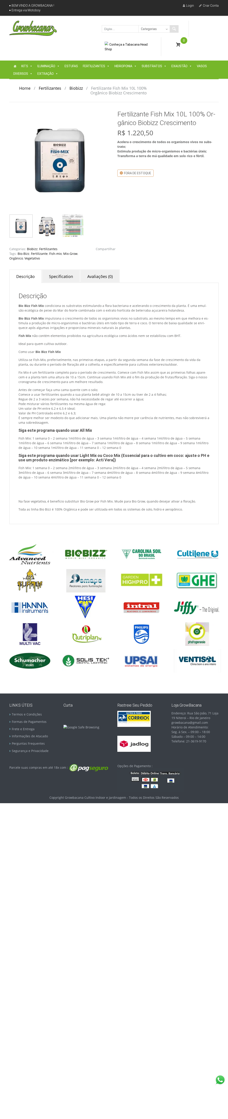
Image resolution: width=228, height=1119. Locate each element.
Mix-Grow (70, 253)
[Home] (15, 66)
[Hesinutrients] (86, 607)
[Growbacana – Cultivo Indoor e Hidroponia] (33, 28)
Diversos (20, 73)
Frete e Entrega (23, 729)
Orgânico (16, 258)
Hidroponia (123, 66)
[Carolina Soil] (141, 553)
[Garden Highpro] (141, 580)
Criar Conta (211, 5)
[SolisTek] (86, 660)
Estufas (71, 66)
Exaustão (179, 66)
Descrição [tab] (25, 276)
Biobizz (76, 88)
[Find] (174, 29)
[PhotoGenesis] (197, 634)
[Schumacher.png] (30, 660)
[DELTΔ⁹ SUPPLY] (30, 580)
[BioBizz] (86, 553)
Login (190, 5)
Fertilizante (39, 253)
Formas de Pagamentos (29, 722)
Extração (45, 73)
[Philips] (141, 634)
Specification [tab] (61, 276)
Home (25, 88)
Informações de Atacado (30, 736)
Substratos (152, 66)
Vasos (202, 66)
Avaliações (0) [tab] (100, 276)
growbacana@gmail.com (189, 722)
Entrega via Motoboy (26, 10)
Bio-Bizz (23, 253)
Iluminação (46, 66)
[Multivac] (30, 634)
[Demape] (86, 580)
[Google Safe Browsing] (81, 727)
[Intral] (141, 607)
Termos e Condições (27, 714)
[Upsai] (141, 660)
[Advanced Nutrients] (30, 553)
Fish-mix (55, 253)
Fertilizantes (94, 66)
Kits (24, 66)
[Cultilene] (197, 553)
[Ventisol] (197, 660)
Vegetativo (32, 258)
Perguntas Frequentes (28, 743)
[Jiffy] (197, 607)
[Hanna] (30, 607)
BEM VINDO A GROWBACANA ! (33, 5)
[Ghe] (197, 580)
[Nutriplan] (86, 634)
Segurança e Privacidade (30, 751)
